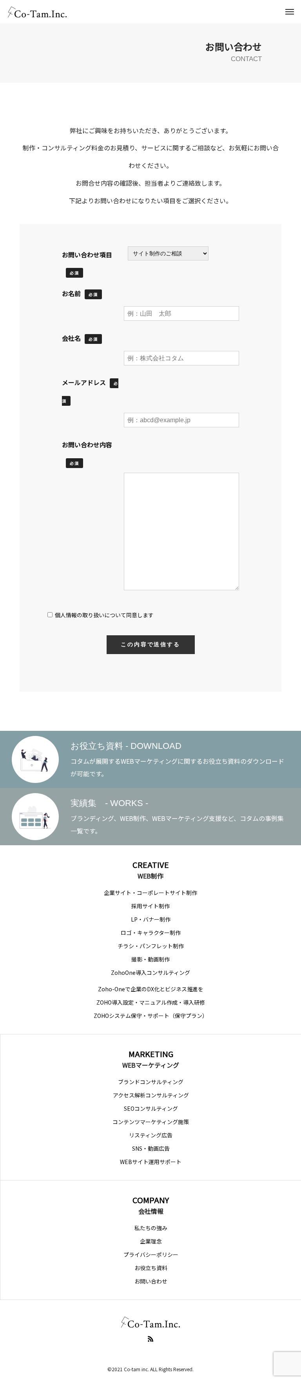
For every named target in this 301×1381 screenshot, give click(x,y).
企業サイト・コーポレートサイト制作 (150, 892)
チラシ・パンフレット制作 (151, 946)
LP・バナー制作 (150, 919)
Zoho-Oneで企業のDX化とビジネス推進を (150, 989)
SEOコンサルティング (151, 1108)
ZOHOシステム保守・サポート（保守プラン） (151, 1015)
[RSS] (150, 1339)
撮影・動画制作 (150, 959)
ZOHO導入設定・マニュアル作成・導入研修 (150, 1002)
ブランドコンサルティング (150, 1082)
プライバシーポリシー (150, 1254)
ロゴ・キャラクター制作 (151, 932)
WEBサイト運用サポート (150, 1161)
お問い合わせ (150, 1281)
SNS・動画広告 (151, 1148)
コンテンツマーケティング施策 (150, 1121)
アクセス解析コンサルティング (151, 1095)
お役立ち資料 (150, 1268)
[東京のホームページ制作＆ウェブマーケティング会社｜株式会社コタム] (37, 11)
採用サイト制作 (150, 906)
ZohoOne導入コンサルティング (150, 972)
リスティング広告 (150, 1135)
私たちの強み (150, 1228)
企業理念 (151, 1241)
